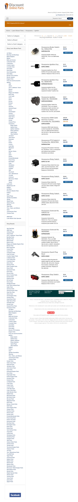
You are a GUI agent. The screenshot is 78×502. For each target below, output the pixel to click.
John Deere (12, 137)
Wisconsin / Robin (13, 179)
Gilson (10, 110)
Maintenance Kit (11, 185)
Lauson (11, 144)
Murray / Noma (12, 151)
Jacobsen (11, 135)
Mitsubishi (11, 148)
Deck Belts (9, 68)
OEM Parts (9, 216)
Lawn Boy (11, 146)
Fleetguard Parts (11, 283)
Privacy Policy (53, 301)
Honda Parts (10, 304)
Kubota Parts (10, 380)
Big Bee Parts (10, 239)
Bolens (10, 91)
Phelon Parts (10, 412)
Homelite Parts (10, 302)
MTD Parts (9, 402)
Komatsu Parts (10, 378)
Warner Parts (10, 464)
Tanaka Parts (10, 445)
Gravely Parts (10, 297)
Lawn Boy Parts (11, 388)
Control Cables (11, 65)
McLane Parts (10, 399)
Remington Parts (11, 424)
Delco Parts (10, 263)
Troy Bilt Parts (10, 454)
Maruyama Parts (11, 395)
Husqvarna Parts (11, 307)
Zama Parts (10, 480)
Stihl (10, 170)
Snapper (11, 168)
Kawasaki (11, 139)
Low (65, 35)
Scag (10, 163)
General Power (12, 108)
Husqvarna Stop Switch (49, 274)
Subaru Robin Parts (12, 442)
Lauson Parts (10, 387)
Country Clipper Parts (12, 256)
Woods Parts (10, 471)
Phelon (10, 156)
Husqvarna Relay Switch (50, 159)
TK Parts (9, 450)
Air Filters (9, 53)
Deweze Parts (10, 264)
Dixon (10, 99)
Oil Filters (9, 189)
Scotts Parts (10, 433)
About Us (50, 12)
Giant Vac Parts (11, 292)
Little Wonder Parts (12, 392)
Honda (10, 120)
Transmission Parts (12, 211)
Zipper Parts (10, 481)
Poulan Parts (10, 414)
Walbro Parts (10, 459)
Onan (10, 154)
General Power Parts (12, 290)
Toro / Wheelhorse (13, 173)
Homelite (11, 118)
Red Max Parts (10, 423)
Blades (8, 58)
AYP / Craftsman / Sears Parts (14, 235)
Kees (10, 141)
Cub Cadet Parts (11, 259)
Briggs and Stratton (14, 92)
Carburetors (10, 63)
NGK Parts (9, 406)
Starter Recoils (10, 203)
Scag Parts (9, 431)
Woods (10, 180)
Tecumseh (11, 172)
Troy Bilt (11, 175)
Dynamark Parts (11, 270)
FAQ (54, 12)
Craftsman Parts (11, 258)
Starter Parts (10, 201)
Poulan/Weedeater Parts (13, 416)
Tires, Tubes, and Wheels (13, 208)
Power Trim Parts (11, 419)
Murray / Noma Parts (12, 404)
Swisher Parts (10, 443)
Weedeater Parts (11, 466)
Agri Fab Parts (10, 228)
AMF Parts (9, 230)
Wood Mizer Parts (11, 469)
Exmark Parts (10, 276)
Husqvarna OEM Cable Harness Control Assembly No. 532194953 (50, 119)
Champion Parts (11, 252)
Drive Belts (9, 74)
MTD (10, 149)
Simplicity (11, 166)
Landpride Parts (11, 381)
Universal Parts (11, 457)
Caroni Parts (10, 249)
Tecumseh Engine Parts (13, 447)
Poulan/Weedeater (13, 158)
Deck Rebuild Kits (11, 72)
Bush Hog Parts (11, 247)
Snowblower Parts (58, 299)
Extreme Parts (10, 278)
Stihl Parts (9, 440)
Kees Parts (9, 373)
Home (8, 30)
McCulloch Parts (11, 397)
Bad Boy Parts (10, 237)
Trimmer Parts (10, 213)
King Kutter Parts (11, 375)
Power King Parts (11, 418)
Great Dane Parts (11, 299)
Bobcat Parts (10, 240)
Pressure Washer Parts (13, 191)
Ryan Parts (9, 426)
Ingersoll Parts (10, 364)
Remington (11, 161)
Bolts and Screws (11, 60)
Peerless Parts (10, 411)
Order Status (70, 12)
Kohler (10, 142)
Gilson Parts (10, 294)
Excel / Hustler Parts (12, 275)
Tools (8, 209)
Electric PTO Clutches (12, 75)
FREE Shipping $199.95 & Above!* (16, 23)
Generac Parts (10, 288)
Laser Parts (10, 383)
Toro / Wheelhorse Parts (13, 452)
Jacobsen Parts (11, 366)
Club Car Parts (10, 254)
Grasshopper (12, 111)
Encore (10, 101)
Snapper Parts (10, 438)
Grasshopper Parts (11, 295)
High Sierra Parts (11, 301)
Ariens (10, 86)
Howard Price (12, 122)
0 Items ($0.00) (69, 15)
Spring (8, 199)
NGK (10, 153)
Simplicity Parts (11, 437)
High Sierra (12, 117)
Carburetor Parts (11, 61)
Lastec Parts (10, 385)
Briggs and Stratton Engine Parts (15, 244)
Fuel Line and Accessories (13, 80)
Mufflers (9, 187)
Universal (11, 177)
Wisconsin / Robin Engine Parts (15, 468)
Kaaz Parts (9, 369)
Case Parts (9, 251)
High (70, 35)
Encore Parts (10, 273)
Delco (10, 98)
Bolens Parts (10, 242)
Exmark (11, 103)
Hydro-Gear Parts (11, 363)
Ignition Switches (15, 129)
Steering (9, 204)
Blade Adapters (11, 56)
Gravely (11, 113)
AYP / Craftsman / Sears (15, 87)
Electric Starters (11, 77)
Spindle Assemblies (12, 197)
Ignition (37, 30)
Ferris (10, 104)
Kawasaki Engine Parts (13, 371)
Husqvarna (29, 30)
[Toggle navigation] (7, 18)
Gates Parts (10, 287)
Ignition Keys (14, 127)
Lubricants (9, 184)
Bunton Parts (10, 245)
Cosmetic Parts (11, 67)
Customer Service (45, 301)
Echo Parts (9, 271)
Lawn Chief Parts (11, 390)
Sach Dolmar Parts (11, 430)
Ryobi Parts (10, 428)
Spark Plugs (14, 132)
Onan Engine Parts (12, 407)
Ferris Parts (10, 282)
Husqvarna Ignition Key (49, 64)
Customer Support (61, 12)
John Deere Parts (11, 368)
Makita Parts (10, 394)
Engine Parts (10, 79)
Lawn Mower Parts (18, 30)
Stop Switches (14, 134)
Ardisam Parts (10, 232)
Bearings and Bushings (13, 55)
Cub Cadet (11, 96)
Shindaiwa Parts (11, 435)
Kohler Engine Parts (12, 376)
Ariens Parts (10, 233)
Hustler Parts (10, 361)
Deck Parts (9, 70)
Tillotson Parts (10, 449)
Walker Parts (10, 461)
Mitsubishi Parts (11, 400)
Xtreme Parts (10, 474)
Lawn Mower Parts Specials (14, 218)
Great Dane (12, 115)
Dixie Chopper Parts (12, 266)
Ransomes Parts (11, 421)
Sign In (59, 301)
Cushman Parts (11, 261)
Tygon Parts (10, 455)
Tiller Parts (9, 206)
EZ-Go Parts (10, 280)
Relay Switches (15, 130)
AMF (10, 84)
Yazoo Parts (10, 478)
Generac (11, 106)
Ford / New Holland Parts (13, 285)
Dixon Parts (10, 268)
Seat (8, 194)
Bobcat (10, 89)
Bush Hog (11, 94)
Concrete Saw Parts (38, 299)
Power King (12, 160)
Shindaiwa (11, 165)
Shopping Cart (61, 15)
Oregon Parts (10, 409)
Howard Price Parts (12, 306)
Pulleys (9, 192)
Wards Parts (10, 462)
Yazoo (10, 182)
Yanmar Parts (10, 476)
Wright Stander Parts (12, 473)
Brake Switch (14, 125)
